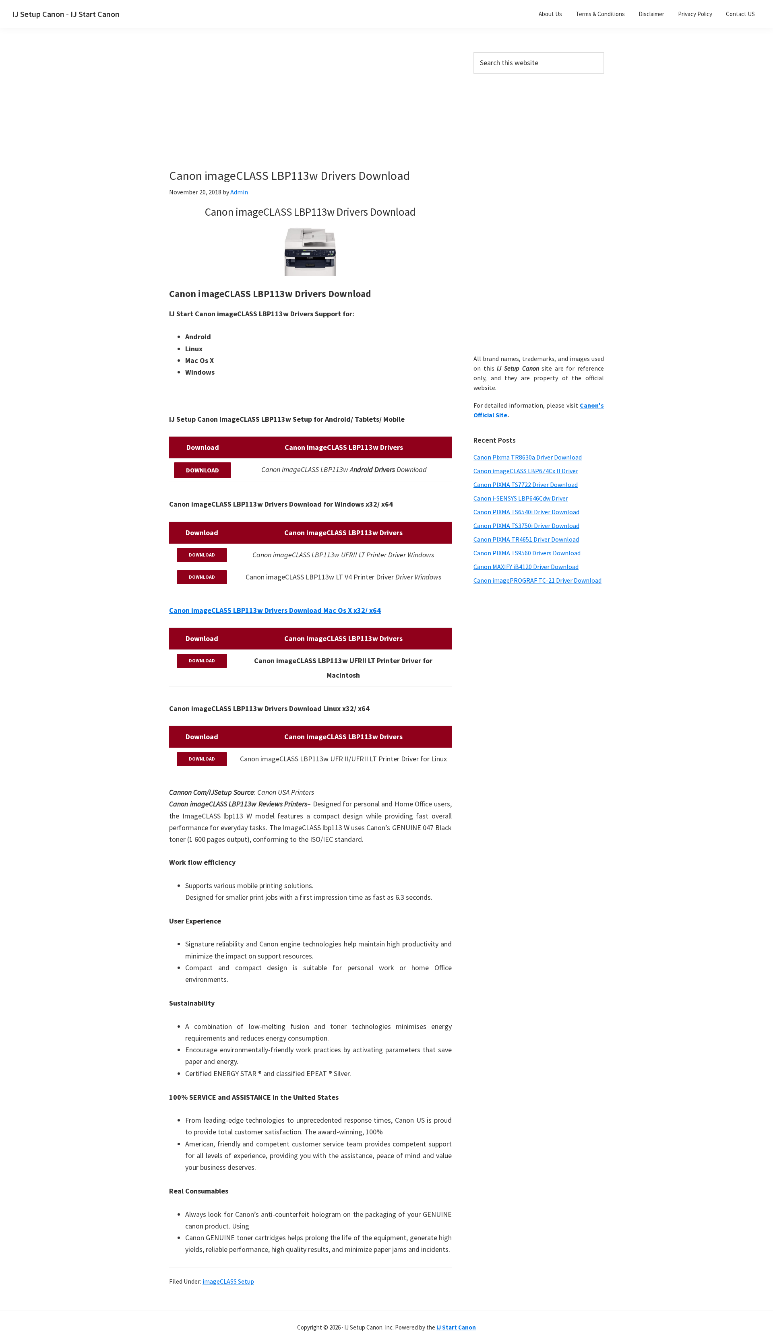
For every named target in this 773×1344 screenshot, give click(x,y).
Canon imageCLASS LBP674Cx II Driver (525, 471)
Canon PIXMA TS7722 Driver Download (525, 484)
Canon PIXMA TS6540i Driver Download (526, 512)
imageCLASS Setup (228, 1281)
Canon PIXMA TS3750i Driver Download (526, 526)
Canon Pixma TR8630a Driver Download (527, 457)
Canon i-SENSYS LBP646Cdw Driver (520, 498)
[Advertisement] (310, 112)
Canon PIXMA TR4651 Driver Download (526, 539)
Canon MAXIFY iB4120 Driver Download (526, 567)
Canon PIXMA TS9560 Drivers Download (527, 553)
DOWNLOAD (202, 470)
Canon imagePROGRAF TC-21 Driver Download (537, 580)
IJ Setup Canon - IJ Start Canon (66, 14)
